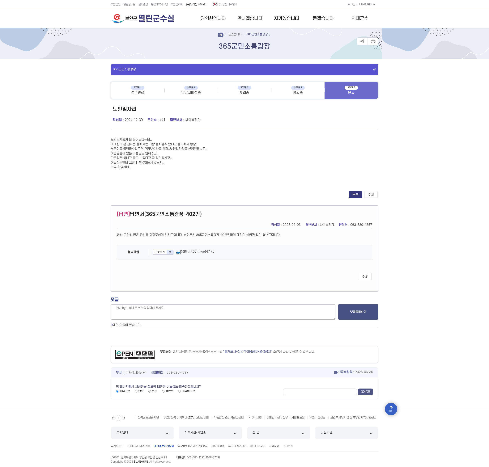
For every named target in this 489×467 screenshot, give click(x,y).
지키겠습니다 (286, 18)
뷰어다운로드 (257, 446)
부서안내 (122, 432)
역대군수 (359, 18)
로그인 (351, 4)
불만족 (169, 391)
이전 (113, 418)
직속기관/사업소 (195, 432)
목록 (355, 194)
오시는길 (288, 446)
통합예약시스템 (159, 4)
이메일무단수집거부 (139, 446)
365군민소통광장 (124, 69)
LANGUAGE (366, 4)
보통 (154, 391)
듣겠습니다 (323, 18)
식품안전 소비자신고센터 (216, 417)
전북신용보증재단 (130, 417)
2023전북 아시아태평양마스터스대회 (173, 417)
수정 (371, 194)
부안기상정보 (304, 417)
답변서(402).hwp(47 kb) (198, 251)
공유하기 (362, 41)
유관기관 (326, 432)
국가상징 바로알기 (227, 4)
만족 (141, 391)
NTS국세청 (242, 417)
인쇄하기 (373, 41)
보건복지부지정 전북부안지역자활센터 (340, 417)
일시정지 (118, 418)
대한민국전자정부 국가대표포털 (272, 417)
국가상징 (274, 446)
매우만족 (124, 391)
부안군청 (115, 4)
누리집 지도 (117, 446)
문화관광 (143, 4)
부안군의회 (177, 4)
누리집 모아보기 (198, 4)
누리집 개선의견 (237, 446)
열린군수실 (129, 4)
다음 (124, 418)
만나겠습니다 (249, 18)
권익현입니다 (213, 18)
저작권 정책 (217, 446)
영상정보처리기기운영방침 (192, 446)
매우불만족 (188, 391)
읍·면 (256, 432)
